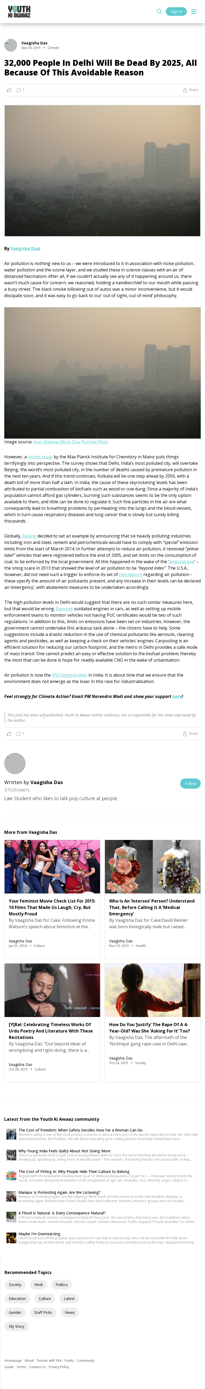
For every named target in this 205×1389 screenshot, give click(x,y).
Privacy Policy (59, 1367)
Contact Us (37, 1367)
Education (17, 1298)
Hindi (38, 1284)
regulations (130, 574)
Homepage (13, 1360)
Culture (45, 1298)
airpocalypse (181, 562)
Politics (62, 1284)
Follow (190, 783)
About (30, 1360)
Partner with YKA (49, 1360)
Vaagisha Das (24, 248)
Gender (15, 1312)
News (70, 1312)
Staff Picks (43, 1312)
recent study (40, 457)
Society (15, 1284)
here (177, 696)
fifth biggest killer (69, 675)
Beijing (29, 536)
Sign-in (176, 11)
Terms (22, 1367)
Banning (64, 609)
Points (70, 1360)
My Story (16, 1326)
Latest (69, 1298)
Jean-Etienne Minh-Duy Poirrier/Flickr (71, 442)
